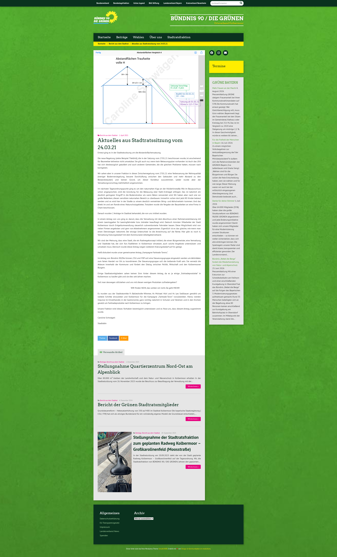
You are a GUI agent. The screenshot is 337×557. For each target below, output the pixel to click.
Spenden (104, 535)
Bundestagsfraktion (121, 3)
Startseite (104, 37)
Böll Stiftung (154, 3)
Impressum (105, 527)
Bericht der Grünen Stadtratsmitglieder (138, 404)
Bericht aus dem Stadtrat (119, 43)
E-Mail (124, 338)
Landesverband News (109, 531)
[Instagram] (218, 53)
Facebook (113, 338)
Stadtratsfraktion (178, 37)
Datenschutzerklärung (110, 518)
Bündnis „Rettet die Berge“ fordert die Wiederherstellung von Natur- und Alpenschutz (225, 261)
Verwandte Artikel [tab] (112, 352)
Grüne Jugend (139, 3)
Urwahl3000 (163, 549)
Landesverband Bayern (172, 3)
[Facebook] (211, 53)
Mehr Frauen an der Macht (224, 88)
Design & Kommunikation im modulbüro (195, 549)
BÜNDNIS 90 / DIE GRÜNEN (207, 18)
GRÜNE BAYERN (225, 82)
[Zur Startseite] (105, 23)
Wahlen (138, 37)
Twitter (102, 338)
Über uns (156, 37)
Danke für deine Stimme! (223, 200)
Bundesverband (102, 3)
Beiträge (122, 37)
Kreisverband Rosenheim (196, 3)
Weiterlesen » (193, 386)
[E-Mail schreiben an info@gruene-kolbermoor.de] (225, 53)
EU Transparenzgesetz (109, 522)
